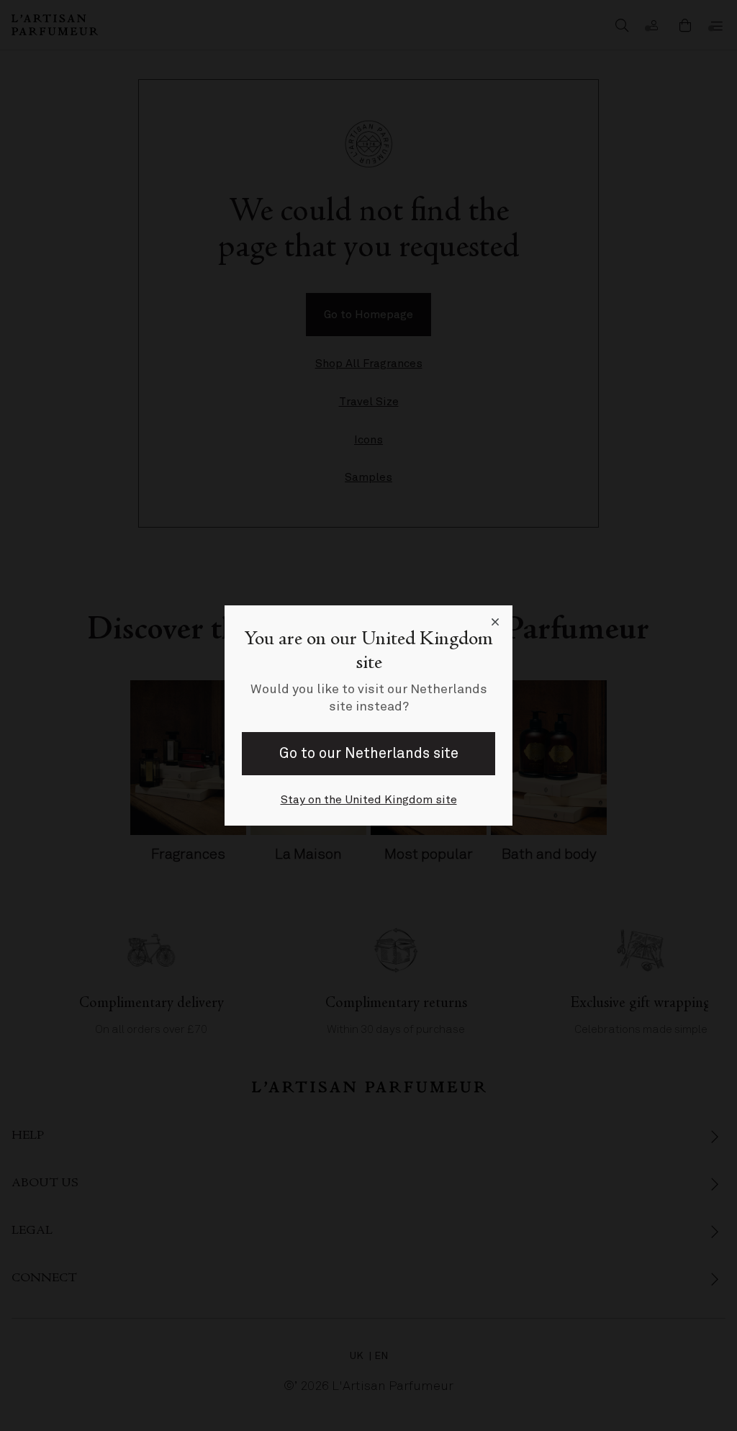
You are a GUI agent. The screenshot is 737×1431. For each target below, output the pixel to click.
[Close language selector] (495, 622)
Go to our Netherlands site (368, 753)
